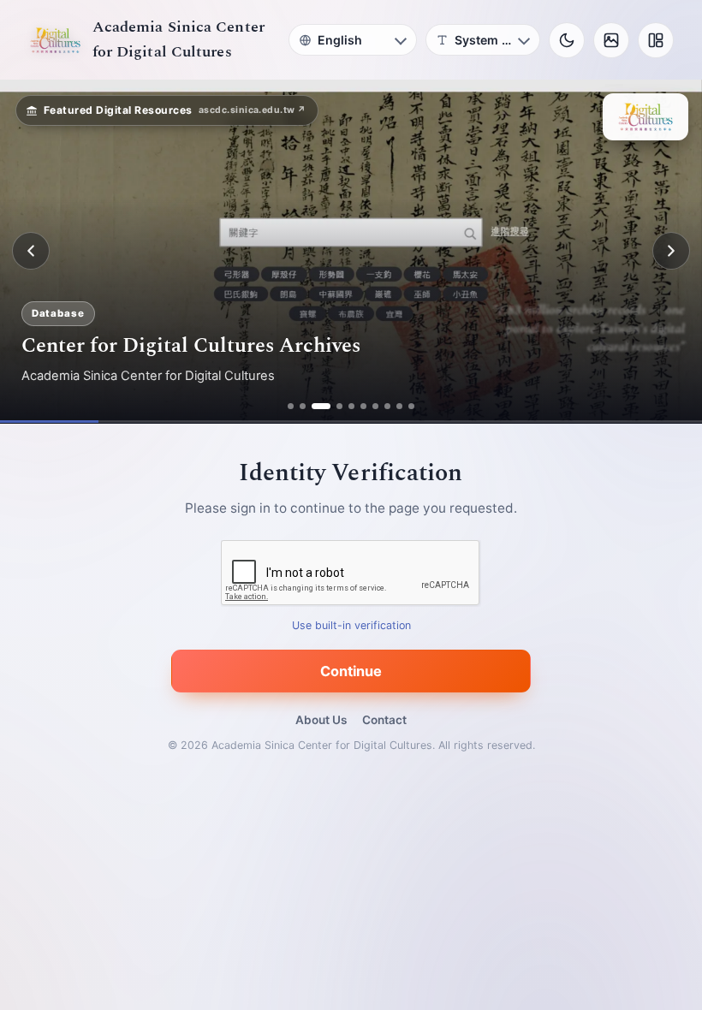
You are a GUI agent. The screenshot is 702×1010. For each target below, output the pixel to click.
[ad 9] (399, 406)
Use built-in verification (351, 625)
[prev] (31, 251)
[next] (671, 251)
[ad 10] (411, 406)
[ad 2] (303, 406)
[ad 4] (339, 406)
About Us (321, 720)
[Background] (611, 40)
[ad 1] (291, 406)
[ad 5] (351, 406)
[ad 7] (375, 406)
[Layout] (656, 40)
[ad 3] (321, 406)
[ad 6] (363, 406)
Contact (384, 720)
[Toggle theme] (567, 40)
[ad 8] (387, 406)
